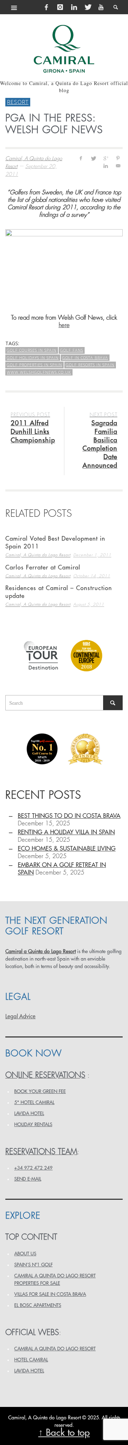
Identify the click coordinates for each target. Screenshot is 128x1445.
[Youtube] (101, 7)
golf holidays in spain (33, 357)
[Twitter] (87, 7)
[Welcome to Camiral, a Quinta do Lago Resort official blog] (64, 49)
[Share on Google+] (105, 158)
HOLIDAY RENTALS (33, 1124)
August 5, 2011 (88, 605)
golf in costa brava (85, 357)
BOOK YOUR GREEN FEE (40, 1091)
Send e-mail (27, 1179)
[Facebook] (46, 7)
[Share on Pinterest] (118, 158)
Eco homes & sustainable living (67, 849)
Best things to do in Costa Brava (69, 816)
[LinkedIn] (74, 7)
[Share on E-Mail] (118, 165)
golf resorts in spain (90, 364)
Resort (17, 101)
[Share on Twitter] (93, 158)
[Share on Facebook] (81, 158)
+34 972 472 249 (33, 1168)
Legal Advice (20, 1016)
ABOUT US (25, 1253)
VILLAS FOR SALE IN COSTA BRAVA (50, 1294)
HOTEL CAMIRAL (31, 1359)
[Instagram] (60, 7)
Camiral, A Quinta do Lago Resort (37, 555)
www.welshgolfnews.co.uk (39, 372)
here (64, 325)
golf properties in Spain (34, 364)
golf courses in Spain (32, 350)
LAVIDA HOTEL (29, 1113)
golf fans (71, 350)
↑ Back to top (64, 1433)
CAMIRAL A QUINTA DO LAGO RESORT (55, 1348)
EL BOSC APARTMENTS (37, 1305)
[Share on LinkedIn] (105, 165)
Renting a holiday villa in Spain (66, 832)
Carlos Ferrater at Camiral (42, 567)
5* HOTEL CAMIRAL (34, 1102)
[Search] (14, 7)
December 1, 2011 (92, 555)
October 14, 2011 (91, 576)
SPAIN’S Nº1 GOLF (33, 1264)
